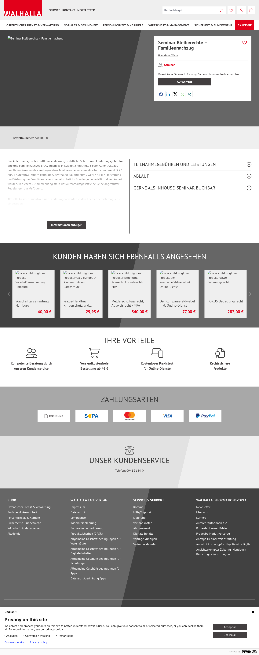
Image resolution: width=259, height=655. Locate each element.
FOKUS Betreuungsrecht (225, 301)
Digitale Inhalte (143, 533)
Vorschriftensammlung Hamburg (32, 303)
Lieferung (139, 517)
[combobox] (189, 10)
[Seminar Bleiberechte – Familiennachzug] (77, 77)
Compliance (78, 517)
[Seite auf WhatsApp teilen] (182, 94)
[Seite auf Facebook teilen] (161, 94)
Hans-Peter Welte (168, 55)
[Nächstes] (250, 294)
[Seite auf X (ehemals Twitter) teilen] (175, 94)
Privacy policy (38, 642)
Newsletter (86, 10)
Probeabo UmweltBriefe (211, 528)
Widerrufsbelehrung (83, 523)
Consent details (14, 642)
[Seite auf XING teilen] (189, 94)
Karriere (201, 517)
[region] (77, 77)
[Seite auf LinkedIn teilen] (168, 94)
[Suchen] (221, 10)
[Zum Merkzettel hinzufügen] (244, 42)
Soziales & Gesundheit (22, 512)
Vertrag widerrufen (145, 544)
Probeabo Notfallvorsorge (213, 533)
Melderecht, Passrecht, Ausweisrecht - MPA (127, 303)
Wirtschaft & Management (25, 528)
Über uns (202, 512)
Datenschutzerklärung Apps (88, 578)
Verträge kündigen (145, 539)
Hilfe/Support (142, 512)
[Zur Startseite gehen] (23, 8)
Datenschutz (78, 512)
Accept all (230, 627)
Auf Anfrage (184, 82)
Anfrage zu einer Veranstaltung (216, 539)
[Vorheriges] (8, 294)
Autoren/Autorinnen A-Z (211, 523)
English (10, 611)
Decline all (230, 634)
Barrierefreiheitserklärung (87, 528)
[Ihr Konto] (241, 10)
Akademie (14, 533)
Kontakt (68, 10)
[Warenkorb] (251, 10)
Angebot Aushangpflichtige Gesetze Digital (223, 544)
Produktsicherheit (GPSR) (87, 533)
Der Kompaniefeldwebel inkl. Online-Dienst (177, 303)
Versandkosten (142, 523)
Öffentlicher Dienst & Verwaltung (29, 507)
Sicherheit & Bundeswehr (24, 523)
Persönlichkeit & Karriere (24, 517)
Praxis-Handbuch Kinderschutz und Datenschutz (76, 303)
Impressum (78, 507)
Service (54, 10)
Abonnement (141, 528)
